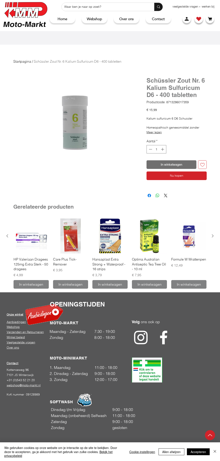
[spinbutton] (156, 149)
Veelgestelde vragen (21, 342)
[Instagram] (141, 337)
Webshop (13, 327)
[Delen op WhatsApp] (157, 195)
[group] (110, 253)
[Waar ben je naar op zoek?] (158, 7)
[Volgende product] (212, 235)
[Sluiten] (214, 452)
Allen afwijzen (171, 452)
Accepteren (198, 452)
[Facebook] (163, 337)
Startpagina (22, 61)
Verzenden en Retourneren (25, 332)
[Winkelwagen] (210, 19)
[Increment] (163, 149)
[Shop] (198, 19)
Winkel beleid (16, 337)
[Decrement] (150, 149)
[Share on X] (165, 195)
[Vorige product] (7, 235)
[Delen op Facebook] (149, 195)
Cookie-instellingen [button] (142, 452)
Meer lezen (154, 132)
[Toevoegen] (202, 164)
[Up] (210, 435)
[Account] (186, 19)
